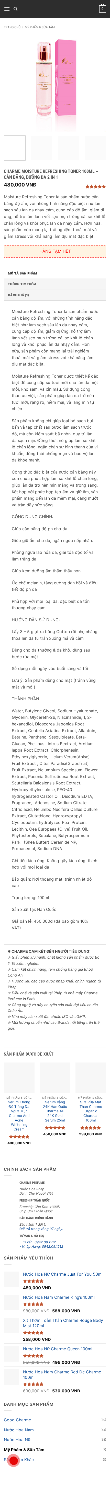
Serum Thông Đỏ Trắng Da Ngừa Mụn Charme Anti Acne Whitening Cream (19, 1115)
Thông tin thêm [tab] (22, 284)
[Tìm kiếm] (15, 9)
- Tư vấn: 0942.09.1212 (37, 1242)
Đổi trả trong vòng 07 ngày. (41, 1229)
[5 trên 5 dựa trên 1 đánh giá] (89, 186)
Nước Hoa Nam (19, 1429)
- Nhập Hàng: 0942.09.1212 (41, 1246)
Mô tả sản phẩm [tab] (22, 273)
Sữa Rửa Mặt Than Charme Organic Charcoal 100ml (91, 1111)
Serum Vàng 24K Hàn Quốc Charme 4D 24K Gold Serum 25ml (55, 1111)
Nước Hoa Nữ (17, 1439)
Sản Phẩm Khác (19, 1459)
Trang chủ (12, 27)
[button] (7, 9)
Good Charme (17, 1419)
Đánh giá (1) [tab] (18, 295)
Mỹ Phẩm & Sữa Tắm (40, 27)
